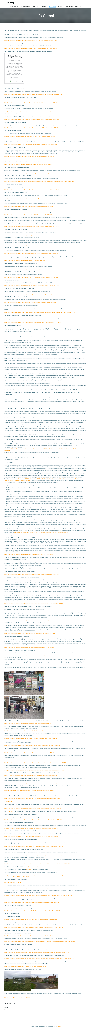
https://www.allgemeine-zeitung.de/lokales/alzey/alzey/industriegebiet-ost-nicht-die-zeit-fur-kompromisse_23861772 (31, 836)
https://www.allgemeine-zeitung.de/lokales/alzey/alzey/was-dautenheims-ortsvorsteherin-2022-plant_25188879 (30, 633)
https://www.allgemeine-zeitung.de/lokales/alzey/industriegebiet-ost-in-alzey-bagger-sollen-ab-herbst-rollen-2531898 (31, 253)
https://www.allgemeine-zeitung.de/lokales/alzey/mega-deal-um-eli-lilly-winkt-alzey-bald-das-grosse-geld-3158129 (31, 40)
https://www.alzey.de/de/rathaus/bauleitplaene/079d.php (17, 997)
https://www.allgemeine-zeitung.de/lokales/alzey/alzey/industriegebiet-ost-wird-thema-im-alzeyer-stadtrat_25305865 (31, 574)
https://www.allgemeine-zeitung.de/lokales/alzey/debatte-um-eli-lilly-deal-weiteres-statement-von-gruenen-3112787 (31, 111)
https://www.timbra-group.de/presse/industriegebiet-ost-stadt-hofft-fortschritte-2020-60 (25, 966)
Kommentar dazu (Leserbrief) (11, 760)
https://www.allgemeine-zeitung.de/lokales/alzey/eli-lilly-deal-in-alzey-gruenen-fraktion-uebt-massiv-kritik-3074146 (31, 127)
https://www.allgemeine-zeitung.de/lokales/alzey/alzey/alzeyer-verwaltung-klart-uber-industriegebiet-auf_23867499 (31, 828)
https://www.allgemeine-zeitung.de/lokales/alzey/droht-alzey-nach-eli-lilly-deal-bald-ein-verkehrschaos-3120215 (30, 102)
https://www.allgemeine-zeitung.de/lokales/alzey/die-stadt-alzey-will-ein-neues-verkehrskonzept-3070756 (29, 156)
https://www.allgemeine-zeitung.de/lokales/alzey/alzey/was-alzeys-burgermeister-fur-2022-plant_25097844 (29, 647)
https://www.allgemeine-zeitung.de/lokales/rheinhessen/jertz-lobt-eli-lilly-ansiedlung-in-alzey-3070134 (28, 164)
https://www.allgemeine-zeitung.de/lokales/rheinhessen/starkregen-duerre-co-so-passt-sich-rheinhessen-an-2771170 (31, 226)
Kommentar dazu (8, 801)
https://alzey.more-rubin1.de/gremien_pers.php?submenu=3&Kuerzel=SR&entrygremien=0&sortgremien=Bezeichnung (41, 532)
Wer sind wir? (69, 6)
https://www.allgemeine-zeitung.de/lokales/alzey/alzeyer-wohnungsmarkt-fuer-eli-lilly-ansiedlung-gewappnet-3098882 (31, 119)
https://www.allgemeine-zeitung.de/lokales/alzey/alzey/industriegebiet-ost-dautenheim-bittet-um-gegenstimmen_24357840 (33, 783)
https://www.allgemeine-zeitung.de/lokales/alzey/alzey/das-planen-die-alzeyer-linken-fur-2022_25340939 (28, 554)
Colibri (59, 1026)
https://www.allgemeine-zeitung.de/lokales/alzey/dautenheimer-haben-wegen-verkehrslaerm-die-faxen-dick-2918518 (31, 198)
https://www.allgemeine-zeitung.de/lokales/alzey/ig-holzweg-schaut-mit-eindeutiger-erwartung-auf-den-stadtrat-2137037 (32, 322)
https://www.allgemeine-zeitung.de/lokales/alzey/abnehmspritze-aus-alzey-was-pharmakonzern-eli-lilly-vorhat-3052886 (32, 189)
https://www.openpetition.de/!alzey (12, 882)
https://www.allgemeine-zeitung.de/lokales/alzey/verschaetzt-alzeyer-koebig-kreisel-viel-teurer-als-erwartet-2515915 (31, 268)
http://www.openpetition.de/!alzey (36, 866)
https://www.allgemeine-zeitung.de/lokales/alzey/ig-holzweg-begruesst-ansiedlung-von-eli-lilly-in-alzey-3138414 (30, 48)
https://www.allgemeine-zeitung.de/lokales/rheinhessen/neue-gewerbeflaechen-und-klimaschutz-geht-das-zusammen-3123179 (33, 94)
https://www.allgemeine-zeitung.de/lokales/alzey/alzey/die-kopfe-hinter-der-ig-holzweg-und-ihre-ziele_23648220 (30, 919)
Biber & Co (60, 6)
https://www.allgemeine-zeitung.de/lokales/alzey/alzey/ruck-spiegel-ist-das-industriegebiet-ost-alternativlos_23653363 (32, 910)
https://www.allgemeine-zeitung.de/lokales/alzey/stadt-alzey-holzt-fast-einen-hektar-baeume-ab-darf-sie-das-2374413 (32, 285)
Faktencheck (35, 6)
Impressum (78, 6)
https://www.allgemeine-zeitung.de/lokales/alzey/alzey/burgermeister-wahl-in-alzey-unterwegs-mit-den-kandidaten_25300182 (33, 603)
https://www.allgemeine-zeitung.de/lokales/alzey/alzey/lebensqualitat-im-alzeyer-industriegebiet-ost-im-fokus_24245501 (32, 808)
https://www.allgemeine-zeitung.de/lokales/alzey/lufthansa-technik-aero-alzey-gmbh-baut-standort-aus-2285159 (30, 302)
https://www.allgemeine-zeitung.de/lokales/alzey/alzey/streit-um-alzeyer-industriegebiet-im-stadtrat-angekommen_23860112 (33, 846)
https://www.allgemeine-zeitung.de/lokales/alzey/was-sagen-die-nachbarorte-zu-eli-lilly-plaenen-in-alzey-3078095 (30, 144)
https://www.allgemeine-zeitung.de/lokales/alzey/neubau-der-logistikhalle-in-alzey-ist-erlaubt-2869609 (28, 214)
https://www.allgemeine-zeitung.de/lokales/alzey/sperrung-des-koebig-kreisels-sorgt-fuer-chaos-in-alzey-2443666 (31, 277)
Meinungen (43, 6)
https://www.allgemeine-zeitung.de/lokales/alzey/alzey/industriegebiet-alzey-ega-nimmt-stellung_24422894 (29, 752)
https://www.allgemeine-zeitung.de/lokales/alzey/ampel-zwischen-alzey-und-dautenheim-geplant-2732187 (29, 245)
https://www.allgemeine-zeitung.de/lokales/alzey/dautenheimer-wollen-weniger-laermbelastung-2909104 (28, 206)
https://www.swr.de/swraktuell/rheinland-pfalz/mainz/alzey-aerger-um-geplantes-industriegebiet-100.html (28, 790)
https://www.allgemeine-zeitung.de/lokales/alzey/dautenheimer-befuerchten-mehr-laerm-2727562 (27, 260)
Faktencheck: (11, 811)
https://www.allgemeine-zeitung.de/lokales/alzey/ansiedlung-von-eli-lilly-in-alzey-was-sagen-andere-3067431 (29, 136)
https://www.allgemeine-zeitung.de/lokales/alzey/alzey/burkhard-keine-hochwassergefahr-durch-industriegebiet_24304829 (32, 798)
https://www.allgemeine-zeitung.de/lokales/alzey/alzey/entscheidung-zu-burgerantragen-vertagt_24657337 (29, 723)
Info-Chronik (52, 6)
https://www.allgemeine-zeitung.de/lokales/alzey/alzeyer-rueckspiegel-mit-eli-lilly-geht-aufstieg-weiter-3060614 (30, 173)
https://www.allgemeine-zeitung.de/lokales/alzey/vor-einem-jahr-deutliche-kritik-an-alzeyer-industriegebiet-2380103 (31, 294)
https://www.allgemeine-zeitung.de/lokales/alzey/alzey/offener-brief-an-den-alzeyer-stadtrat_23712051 (28, 887)
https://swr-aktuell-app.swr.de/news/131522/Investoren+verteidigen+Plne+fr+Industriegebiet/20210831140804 (30, 775)
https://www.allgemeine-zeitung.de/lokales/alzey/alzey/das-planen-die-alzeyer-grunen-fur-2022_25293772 (29, 620)
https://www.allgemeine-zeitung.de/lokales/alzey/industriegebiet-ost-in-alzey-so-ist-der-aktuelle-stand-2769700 (30, 234)
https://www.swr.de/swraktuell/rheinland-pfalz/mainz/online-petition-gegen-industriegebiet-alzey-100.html (29, 935)
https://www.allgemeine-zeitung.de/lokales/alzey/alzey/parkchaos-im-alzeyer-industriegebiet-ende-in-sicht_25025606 (31, 654)
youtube (26, 86)
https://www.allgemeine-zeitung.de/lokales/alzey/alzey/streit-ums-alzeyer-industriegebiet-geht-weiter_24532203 (30, 738)
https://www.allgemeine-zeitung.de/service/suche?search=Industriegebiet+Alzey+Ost (24, 730)
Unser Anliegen (14, 6)
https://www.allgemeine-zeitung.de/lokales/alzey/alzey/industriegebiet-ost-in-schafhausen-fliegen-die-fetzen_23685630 (32, 902)
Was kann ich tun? (25, 6)
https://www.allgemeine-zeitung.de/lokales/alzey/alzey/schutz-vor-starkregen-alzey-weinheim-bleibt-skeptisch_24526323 (32, 745)
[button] (24, 683)
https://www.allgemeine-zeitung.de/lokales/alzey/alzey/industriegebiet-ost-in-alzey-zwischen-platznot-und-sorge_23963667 (33, 819)
